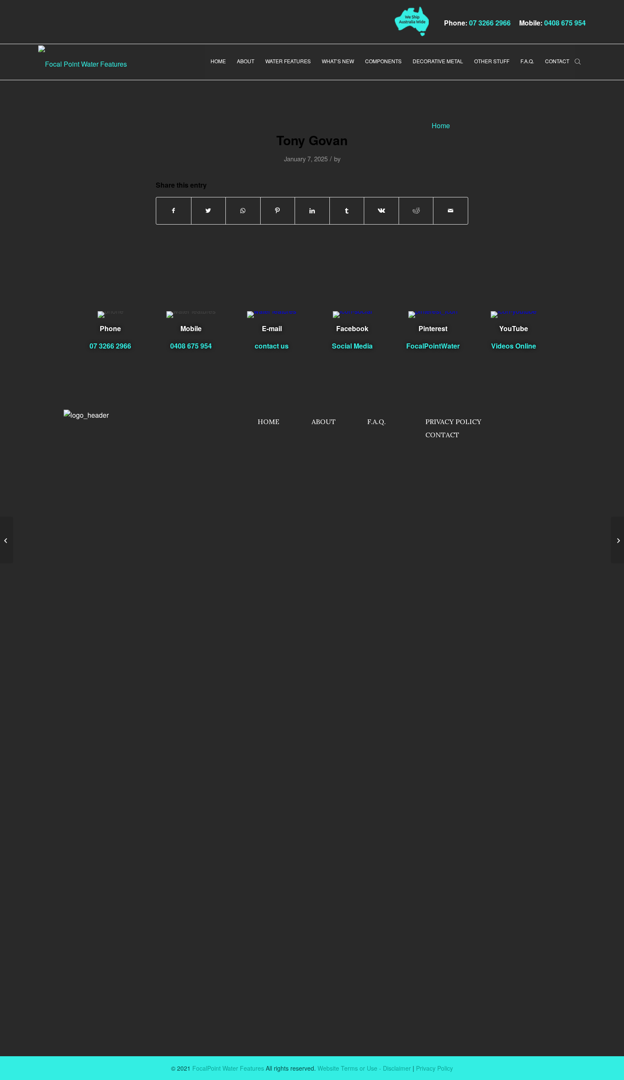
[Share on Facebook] (173, 210)
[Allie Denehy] (6, 540)
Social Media (352, 346)
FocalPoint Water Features (228, 1068)
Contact (442, 434)
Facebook (352, 328)
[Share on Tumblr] (347, 210)
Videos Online (513, 346)
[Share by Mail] (450, 210)
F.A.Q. (376, 421)
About (324, 421)
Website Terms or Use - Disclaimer (364, 1068)
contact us (272, 346)
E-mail (272, 328)
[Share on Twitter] (208, 210)
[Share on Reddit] (416, 210)
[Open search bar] (578, 60)
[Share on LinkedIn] (312, 210)
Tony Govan (312, 140)
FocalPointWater (433, 346)
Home (268, 421)
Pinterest (433, 328)
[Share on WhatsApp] (243, 210)
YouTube (513, 328)
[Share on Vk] (381, 210)
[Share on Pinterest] (278, 210)
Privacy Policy (453, 421)
